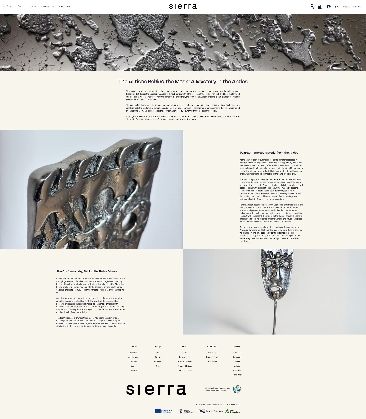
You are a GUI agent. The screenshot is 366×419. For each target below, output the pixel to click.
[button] (320, 6)
